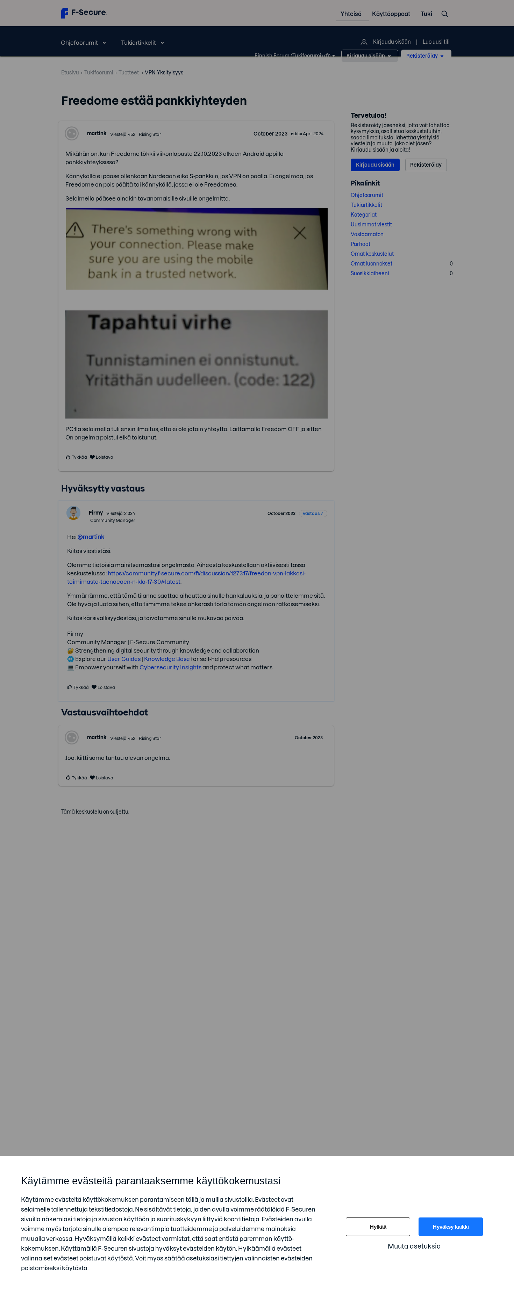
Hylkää (378, 1227)
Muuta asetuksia (414, 1246)
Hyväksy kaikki (451, 1227)
